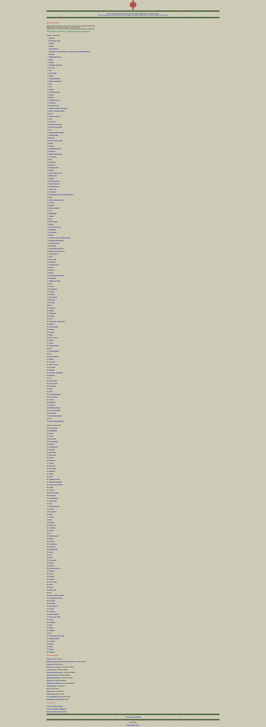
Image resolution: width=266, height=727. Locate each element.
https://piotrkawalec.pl (133, 725)
